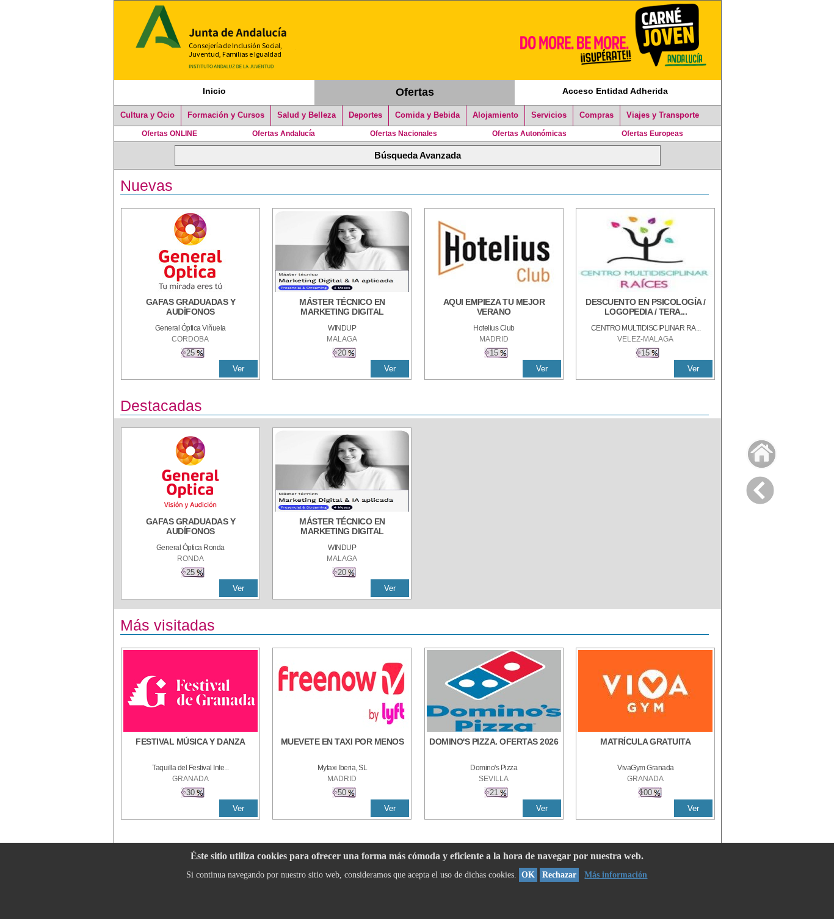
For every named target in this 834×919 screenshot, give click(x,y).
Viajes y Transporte (662, 115)
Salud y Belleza (306, 115)
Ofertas (415, 92)
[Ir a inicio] (753, 451)
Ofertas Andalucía (283, 133)
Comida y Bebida (427, 115)
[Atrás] (760, 488)
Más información (615, 874)
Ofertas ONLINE (169, 133)
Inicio (214, 91)
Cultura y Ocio (147, 115)
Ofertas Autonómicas (529, 133)
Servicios (549, 115)
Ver (238, 368)
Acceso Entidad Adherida (615, 91)
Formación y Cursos (225, 115)
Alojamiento (495, 115)
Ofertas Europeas (652, 133)
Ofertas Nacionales (403, 133)
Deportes (365, 115)
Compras (596, 115)
